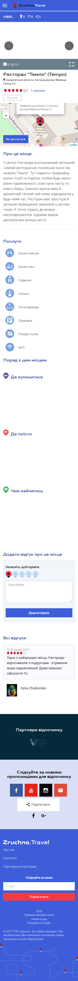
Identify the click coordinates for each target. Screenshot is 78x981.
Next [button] (69, 45)
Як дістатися (16, 139)
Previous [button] (8, 45)
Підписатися (39, 897)
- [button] (6, 115)
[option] (39, 46)
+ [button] (6, 108)
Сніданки (24, 280)
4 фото (13, 64)
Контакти (10, 858)
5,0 (24, 90)
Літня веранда (28, 307)
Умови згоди (39, 919)
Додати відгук (39, 613)
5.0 (25, 653)
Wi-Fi (21, 347)
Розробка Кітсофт (39, 923)
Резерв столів (28, 334)
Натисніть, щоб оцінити (22, 567)
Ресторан (12, 97)
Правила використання (39, 915)
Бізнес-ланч (26, 267)
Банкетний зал (28, 253)
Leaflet (73, 144)
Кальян (23, 294)
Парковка (25, 320)
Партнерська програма (19, 866)
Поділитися (40, 804)
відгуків (38, 90)
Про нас (9, 850)
